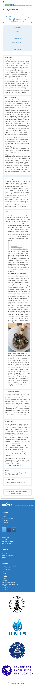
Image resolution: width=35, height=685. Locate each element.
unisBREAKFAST (6, 587)
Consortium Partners (8, 518)
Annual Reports (6, 540)
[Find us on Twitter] (4, 529)
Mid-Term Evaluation (8, 541)
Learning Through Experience (10, 584)
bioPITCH (4, 571)
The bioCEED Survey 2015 (9, 543)
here (9, 473)
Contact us (5, 522)
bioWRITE (4, 580)
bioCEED (15, 682)
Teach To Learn (6, 586)
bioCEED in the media (8, 552)
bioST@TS (4, 578)
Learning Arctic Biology (8, 582)
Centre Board (5, 520)
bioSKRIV (4, 575)
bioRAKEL (4, 573)
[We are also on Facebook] (9, 529)
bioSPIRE (4, 577)
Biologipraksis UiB (7, 569)
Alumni (4, 516)
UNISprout (5, 589)
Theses (4, 557)
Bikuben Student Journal (9, 566)
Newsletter (5, 554)
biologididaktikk (6, 568)
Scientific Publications (8, 555)
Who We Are (5, 515)
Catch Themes (21, 683)
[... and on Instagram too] (14, 529)
